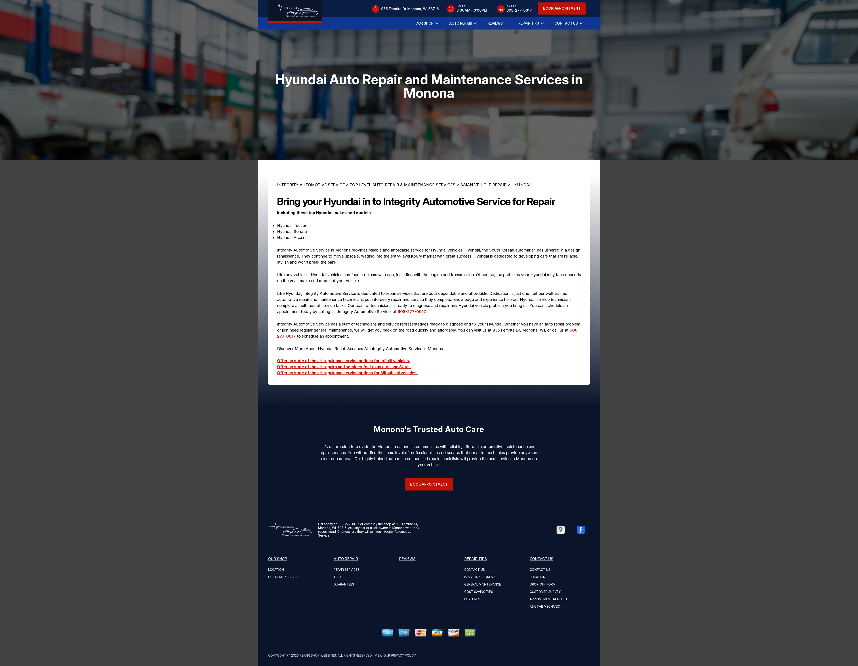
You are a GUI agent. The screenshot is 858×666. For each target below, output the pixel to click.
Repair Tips (528, 23)
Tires (338, 577)
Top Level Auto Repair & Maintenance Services (402, 184)
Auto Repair (460, 23)
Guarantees (344, 584)
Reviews (495, 23)
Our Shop (424, 23)
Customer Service (283, 577)
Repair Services (347, 569)
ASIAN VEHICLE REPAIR (483, 184)
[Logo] (295, 11)
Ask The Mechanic (545, 606)
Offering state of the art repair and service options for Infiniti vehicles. (343, 360)
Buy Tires (472, 599)
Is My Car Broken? (479, 577)
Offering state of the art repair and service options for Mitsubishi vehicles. (347, 372)
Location (276, 569)
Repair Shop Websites (318, 655)
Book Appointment (561, 8)
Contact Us (566, 23)
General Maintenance (482, 584)
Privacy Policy (403, 655)
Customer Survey (545, 592)
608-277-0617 (411, 311)
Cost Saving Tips (478, 592)
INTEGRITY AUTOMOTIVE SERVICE (311, 184)
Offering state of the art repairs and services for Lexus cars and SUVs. (344, 366)
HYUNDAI (520, 184)
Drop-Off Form (542, 584)
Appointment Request (549, 599)
